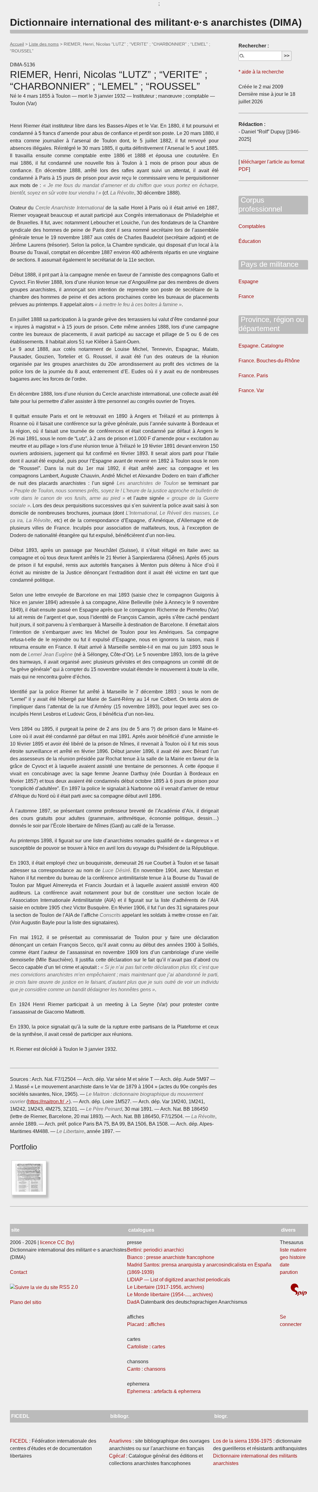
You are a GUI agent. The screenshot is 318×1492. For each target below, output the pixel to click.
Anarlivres (120, 1441)
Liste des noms (44, 44)
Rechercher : (253, 45)
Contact (18, 1272)
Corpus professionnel (260, 204)
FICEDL (19, 1441)
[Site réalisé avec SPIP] (298, 1290)
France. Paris (253, 375)
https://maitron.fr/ (46, 1101)
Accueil (17, 44)
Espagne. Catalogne (261, 345)
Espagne (248, 281)
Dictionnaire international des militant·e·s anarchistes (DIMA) (156, 22)
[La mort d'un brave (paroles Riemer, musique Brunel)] (28, 1177)
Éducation (249, 241)
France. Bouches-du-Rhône (269, 360)
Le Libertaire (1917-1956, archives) (165, 1287)
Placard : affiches (146, 1324)
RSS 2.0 (68, 1287)
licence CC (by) (57, 1242)
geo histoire (293, 1257)
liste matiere (293, 1249)
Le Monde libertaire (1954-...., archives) (170, 1294)
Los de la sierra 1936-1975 (242, 1441)
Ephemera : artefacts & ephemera (164, 1391)
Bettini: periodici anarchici (155, 1249)
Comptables (251, 226)
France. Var (251, 390)
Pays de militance (268, 264)
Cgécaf (117, 1455)
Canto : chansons (146, 1369)
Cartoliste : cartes (146, 1346)
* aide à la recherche (261, 71)
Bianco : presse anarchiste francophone (170, 1257)
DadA (133, 1302)
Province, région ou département (271, 324)
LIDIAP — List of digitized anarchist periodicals (178, 1279)
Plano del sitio (25, 1302)
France (246, 296)
